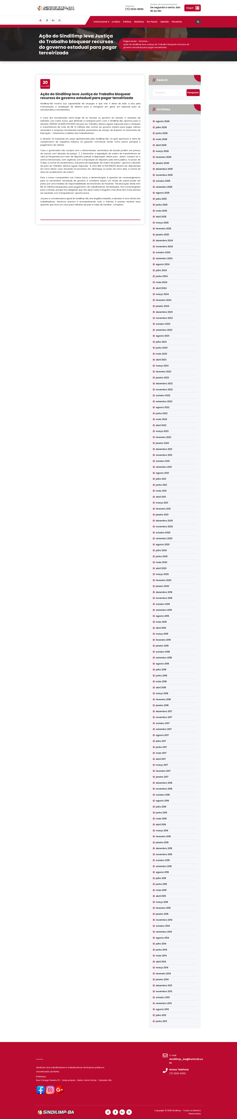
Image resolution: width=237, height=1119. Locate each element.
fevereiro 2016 (163, 836)
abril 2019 (161, 627)
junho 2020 (162, 556)
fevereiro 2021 (163, 508)
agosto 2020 (163, 544)
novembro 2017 (164, 717)
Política (127, 21)
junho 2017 (161, 747)
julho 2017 (161, 741)
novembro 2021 (164, 455)
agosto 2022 (162, 407)
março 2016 (162, 830)
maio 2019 (161, 621)
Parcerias (177, 21)
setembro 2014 (164, 931)
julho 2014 (161, 943)
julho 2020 (161, 550)
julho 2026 (161, 127)
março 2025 (162, 222)
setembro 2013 (164, 1003)
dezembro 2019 (164, 592)
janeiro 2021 (162, 514)
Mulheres (139, 21)
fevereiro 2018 (163, 699)
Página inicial (129, 41)
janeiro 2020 (162, 586)
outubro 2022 (163, 395)
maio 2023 (161, 353)
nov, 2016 (45, 83)
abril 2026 (161, 145)
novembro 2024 (164, 246)
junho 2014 (161, 949)
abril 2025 (161, 216)
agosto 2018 (162, 663)
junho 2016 (161, 812)
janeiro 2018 (162, 705)
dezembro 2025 (164, 169)
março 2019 (162, 633)
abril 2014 (161, 961)
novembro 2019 (164, 598)
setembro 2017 (164, 729)
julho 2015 (161, 878)
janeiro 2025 (162, 234)
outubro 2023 (163, 323)
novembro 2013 (164, 991)
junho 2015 (161, 884)
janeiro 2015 (162, 914)
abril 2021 (161, 496)
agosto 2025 (162, 192)
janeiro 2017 (162, 776)
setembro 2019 (164, 610)
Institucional (100, 21)
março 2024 (162, 294)
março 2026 (162, 151)
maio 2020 (161, 562)
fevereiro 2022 (163, 437)
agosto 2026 (163, 121)
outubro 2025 (163, 180)
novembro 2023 (164, 318)
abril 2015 (161, 896)
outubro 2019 (163, 604)
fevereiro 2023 (163, 371)
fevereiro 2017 (163, 771)
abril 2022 (161, 425)
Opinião (164, 21)
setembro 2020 (164, 538)
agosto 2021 (162, 473)
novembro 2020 (164, 526)
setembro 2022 (164, 401)
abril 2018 (161, 687)
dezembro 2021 (164, 449)
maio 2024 (161, 282)
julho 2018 (161, 669)
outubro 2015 (163, 860)
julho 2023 (161, 341)
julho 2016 (161, 806)
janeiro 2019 (162, 645)
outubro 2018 (163, 651)
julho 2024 (161, 270)
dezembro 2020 (164, 520)
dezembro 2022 (164, 383)
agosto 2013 (162, 1009)
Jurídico (115, 21)
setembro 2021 (164, 467)
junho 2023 (161, 347)
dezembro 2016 (164, 782)
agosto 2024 (163, 264)
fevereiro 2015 (163, 908)
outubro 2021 (163, 461)
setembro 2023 (164, 330)
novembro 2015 (164, 854)
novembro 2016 (164, 788)
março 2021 (162, 502)
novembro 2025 (164, 175)
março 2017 (162, 764)
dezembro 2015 (164, 848)
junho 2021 (161, 484)
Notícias (143, 41)
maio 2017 (161, 753)
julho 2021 (161, 478)
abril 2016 (161, 824)
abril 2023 (161, 359)
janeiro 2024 (162, 306)
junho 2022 (161, 413)
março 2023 (162, 365)
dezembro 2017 (164, 711)
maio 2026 (161, 139)
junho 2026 (162, 133)
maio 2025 (161, 210)
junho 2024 (162, 276)
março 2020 (162, 574)
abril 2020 (161, 568)
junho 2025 (161, 204)
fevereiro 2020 (163, 580)
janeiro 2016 (162, 842)
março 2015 (162, 902)
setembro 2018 (164, 657)
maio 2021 (161, 490)
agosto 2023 (162, 335)
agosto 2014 (162, 937)
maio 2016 (161, 818)
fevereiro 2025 (163, 228)
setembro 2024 (164, 258)
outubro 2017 (163, 723)
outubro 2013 (163, 997)
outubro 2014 (163, 925)
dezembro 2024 (164, 240)
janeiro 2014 (162, 979)
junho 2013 (161, 1021)
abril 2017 (161, 759)
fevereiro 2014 (163, 973)
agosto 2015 (162, 872)
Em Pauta (152, 21)
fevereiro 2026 (163, 157)
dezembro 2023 (164, 312)
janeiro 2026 (162, 163)
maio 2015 (161, 890)
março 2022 (162, 431)
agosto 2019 (162, 616)
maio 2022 (161, 419)
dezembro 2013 (164, 985)
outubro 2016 (163, 794)
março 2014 (162, 967)
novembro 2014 (164, 919)
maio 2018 (161, 681)
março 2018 (162, 693)
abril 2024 (161, 288)
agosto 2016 (162, 800)
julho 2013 (161, 1015)
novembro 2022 (164, 389)
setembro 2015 (164, 866)
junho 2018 (161, 675)
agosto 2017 (162, 735)
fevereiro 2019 (163, 639)
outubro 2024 (163, 252)
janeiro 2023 (162, 377)
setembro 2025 (164, 186)
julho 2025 (161, 198)
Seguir (190, 7)
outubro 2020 (163, 532)
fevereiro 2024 (163, 300)
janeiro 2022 (162, 443)
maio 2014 (161, 955)
